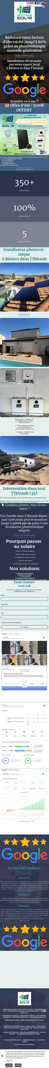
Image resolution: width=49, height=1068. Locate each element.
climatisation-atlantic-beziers (13, 1040)
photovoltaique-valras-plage (16, 1011)
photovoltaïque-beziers (10, 1009)
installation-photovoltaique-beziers (14, 1026)
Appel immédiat (24, 315)
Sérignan (9, 501)
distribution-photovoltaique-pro (29, 1032)
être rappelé (24, 627)
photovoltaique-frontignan (11, 1015)
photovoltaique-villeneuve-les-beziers (32, 1020)
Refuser (18, 1065)
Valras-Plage (16, 501)
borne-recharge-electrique (12, 1027)
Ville (2, 613)
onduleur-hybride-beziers (11, 1032)
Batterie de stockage (25, 575)
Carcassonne (26, 502)
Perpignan (34, 502)
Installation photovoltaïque (25, 573)
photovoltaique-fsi (26, 1027)
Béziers (21, 419)
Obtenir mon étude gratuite (24, 56)
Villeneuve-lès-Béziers (34, 501)
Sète (46, 501)
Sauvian (23, 501)
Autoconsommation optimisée (25, 578)
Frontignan (3, 502)
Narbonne (18, 502)
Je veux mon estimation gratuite (24, 535)
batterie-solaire (30, 1026)
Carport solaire (25, 576)
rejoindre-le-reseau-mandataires (24, 1044)
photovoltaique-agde (32, 1011)
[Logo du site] (24, 12)
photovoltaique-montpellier (37, 1017)
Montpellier (10, 502)
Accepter (9, 1065)
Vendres (2, 501)
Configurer (8, 1060)
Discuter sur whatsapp (24, 169)
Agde (43, 501)
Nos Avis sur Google (24, 873)
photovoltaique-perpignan (20, 1017)
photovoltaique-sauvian (12, 1020)
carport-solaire (40, 1026)
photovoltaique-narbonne (28, 1015)
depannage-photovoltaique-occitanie (28, 1034)
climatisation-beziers (29, 1040)
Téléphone (4, 604)
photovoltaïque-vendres (25, 1009)
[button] (28, 3)
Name (3, 595)
